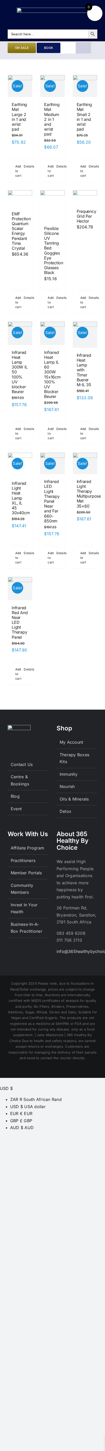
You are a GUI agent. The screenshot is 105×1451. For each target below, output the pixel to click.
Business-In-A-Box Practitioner (26, 928)
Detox (65, 811)
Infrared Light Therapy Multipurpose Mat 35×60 (89, 494)
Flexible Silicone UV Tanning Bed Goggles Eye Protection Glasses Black (53, 250)
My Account (71, 742)
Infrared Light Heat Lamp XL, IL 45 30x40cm (21, 498)
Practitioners (23, 860)
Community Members (22, 889)
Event (16, 808)
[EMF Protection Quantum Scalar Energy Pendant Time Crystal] (20, 198)
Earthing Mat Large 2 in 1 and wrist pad (19, 117)
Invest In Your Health (24, 908)
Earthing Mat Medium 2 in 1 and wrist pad (51, 119)
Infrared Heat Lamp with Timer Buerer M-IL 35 (84, 370)
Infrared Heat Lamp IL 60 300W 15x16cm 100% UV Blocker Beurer (52, 374)
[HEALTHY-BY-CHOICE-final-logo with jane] (52, 9)
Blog (15, 796)
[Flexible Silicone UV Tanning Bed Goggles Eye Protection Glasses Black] (52, 205)
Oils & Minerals (74, 799)
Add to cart (17, 170)
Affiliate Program (27, 847)
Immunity (68, 774)
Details (26, 166)
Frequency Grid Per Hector (86, 216)
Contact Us (22, 764)
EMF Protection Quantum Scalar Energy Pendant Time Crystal (21, 231)
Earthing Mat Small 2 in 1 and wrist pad (84, 117)
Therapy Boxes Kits (74, 758)
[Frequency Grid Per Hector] (85, 197)
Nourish (67, 786)
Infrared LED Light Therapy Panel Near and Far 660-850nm (51, 501)
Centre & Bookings (20, 780)
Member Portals (26, 872)
